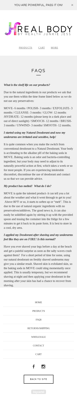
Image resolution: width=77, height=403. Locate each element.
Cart (41, 47)
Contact (38, 345)
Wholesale (38, 337)
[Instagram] (43, 366)
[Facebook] (33, 366)
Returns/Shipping (38, 328)
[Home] (38, 29)
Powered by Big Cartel (38, 392)
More (54, 47)
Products (25, 47)
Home (38, 302)
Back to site (38, 379)
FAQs (38, 319)
